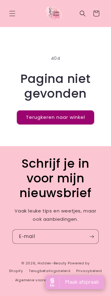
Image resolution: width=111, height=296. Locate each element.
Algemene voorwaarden (38, 280)
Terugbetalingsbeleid (49, 270)
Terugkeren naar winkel (55, 117)
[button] (12, 13)
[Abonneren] (91, 236)
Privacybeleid (89, 270)
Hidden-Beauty (52, 263)
